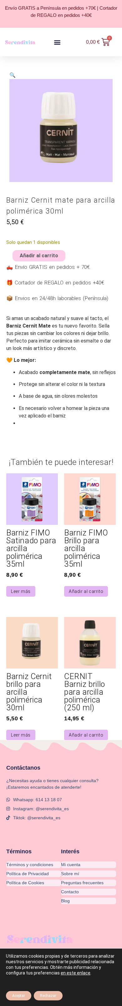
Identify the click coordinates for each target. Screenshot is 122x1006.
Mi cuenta (70, 864)
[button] (57, 42)
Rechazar (48, 996)
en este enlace (75, 972)
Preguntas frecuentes (82, 882)
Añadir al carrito (39, 256)
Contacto (70, 891)
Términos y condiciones (29, 864)
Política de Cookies (25, 882)
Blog (65, 900)
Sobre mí (70, 873)
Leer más (21, 591)
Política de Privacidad (27, 873)
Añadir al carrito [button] (86, 591)
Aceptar (18, 996)
